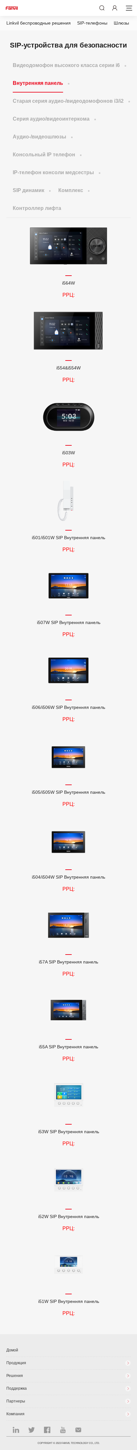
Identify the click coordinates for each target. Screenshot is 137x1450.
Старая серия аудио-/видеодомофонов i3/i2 (68, 101)
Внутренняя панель (38, 83)
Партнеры (15, 1401)
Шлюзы (121, 23)
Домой (12, 1350)
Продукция (16, 1363)
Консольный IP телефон (44, 154)
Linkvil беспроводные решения (38, 23)
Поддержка (16, 1388)
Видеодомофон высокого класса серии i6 (66, 65)
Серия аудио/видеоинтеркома (51, 119)
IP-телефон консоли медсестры (53, 172)
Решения (14, 1375)
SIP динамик (28, 190)
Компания (15, 1414)
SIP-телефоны (92, 23)
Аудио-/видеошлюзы (39, 136)
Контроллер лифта (37, 208)
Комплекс (70, 190)
